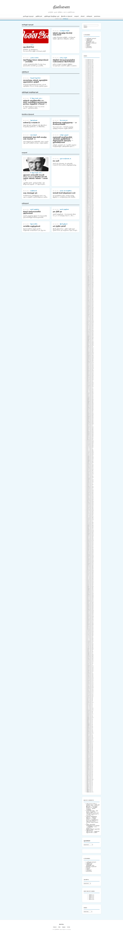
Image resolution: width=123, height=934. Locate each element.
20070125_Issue (89, 316)
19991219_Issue (88, 775)
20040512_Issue (89, 485)
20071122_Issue (89, 267)
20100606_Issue (89, 118)
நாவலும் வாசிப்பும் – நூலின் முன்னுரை (91, 808)
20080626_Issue (89, 231)
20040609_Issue (89, 478)
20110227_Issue (89, 74)
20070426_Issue (89, 301)
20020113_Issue (89, 627)
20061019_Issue (89, 332)
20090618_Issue (89, 175)
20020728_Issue (89, 595)
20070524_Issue (89, 297)
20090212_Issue (89, 196)
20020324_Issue (89, 616)
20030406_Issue (89, 554)
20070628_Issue (89, 291)
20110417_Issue (89, 66)
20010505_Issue (88, 676)
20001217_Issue (89, 699)
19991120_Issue (88, 781)
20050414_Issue (89, 425)
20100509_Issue (88, 122)
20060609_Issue (89, 355)
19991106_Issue (88, 784)
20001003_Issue (89, 715)
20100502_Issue (89, 123)
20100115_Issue (88, 141)
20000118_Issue (89, 772)
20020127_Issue (89, 625)
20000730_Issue (89, 732)
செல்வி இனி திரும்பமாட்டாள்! (64, 193)
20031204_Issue (89, 513)
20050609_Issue (89, 416)
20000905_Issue (88, 725)
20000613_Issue (89, 742)
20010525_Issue (89, 672)
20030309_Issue (89, 559)
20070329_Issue (89, 306)
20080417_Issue (89, 243)
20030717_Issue (89, 537)
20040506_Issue (89, 486)
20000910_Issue (88, 723)
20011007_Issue (88, 646)
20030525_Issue (89, 546)
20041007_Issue (89, 455)
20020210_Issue (89, 623)
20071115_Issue (88, 268)
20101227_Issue (89, 84)
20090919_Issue (88, 160)
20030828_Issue (89, 530)
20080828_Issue (89, 221)
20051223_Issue (89, 383)
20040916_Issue (89, 459)
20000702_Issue (89, 738)
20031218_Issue (89, 510)
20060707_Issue (89, 351)
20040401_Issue (89, 493)
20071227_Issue (89, 261)
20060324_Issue (89, 368)
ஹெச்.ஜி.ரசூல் (33, 120)
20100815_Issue (89, 106)
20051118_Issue (89, 390)
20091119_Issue (88, 150)
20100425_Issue (89, 125)
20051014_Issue (89, 396)
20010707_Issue (88, 663)
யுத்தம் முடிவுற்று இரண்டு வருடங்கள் (62, 34)
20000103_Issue (89, 774)
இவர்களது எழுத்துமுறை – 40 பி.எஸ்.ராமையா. (65, 124)
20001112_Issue (89, 708)
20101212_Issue (89, 87)
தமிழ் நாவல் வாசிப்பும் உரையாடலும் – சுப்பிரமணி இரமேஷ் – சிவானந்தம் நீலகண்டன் (92, 805)
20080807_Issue (89, 224)
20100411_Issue (89, 127)
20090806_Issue (89, 167)
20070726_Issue (89, 286)
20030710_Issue (89, 538)
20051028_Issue (89, 393)
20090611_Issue (89, 176)
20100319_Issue (89, 130)
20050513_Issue (89, 420)
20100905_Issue (88, 103)
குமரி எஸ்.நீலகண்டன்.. (65, 158)
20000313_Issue (89, 763)
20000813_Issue (89, 730)
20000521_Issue (89, 748)
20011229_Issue (89, 630)
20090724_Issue (89, 169)
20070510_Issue (88, 299)
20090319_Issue (89, 190)
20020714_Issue (89, 598)
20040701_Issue (89, 472)
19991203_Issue (89, 779)
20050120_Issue (89, 437)
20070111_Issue (88, 319)
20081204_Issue (89, 207)
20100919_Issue (88, 101)
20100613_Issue (89, 117)
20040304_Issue (89, 498)
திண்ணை (61, 6)
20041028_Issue (89, 452)
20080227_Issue (89, 251)
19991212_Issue (89, 778)
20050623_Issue (89, 414)
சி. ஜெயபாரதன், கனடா (36, 98)
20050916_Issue (89, 400)
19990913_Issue (88, 790)
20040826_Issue (89, 463)
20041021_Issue (89, 453)
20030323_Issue (89, 556)
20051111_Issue (88, 391)
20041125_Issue (89, 446)
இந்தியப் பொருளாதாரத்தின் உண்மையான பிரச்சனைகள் (64, 61)
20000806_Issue (89, 731)
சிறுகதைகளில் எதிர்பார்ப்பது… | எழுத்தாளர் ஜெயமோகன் (92, 831)
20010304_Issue (89, 686)
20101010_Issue (88, 97)
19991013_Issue (88, 787)
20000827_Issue (89, 726)
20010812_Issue (89, 657)
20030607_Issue (89, 544)
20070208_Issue (89, 314)
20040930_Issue (89, 456)
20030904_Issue (89, 529)
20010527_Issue (89, 671)
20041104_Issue (89, 451)
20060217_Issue (89, 373)
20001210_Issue (89, 700)
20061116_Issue (89, 328)
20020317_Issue (89, 617)
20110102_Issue (89, 83)
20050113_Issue (89, 438)
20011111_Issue (88, 639)
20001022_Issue (89, 711)
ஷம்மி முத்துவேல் (34, 209)
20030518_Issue (89, 547)
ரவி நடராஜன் (63, 57)
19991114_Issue (88, 782)
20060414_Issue (89, 365)
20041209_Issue (89, 444)
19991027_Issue (88, 786)
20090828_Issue (89, 164)
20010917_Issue (88, 649)
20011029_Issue (89, 641)
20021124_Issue (89, 576)
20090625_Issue (89, 174)
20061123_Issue (89, 327)
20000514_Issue (89, 750)
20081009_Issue (89, 214)
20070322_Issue (89, 307)
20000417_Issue (89, 756)
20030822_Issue (89, 531)
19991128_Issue (89, 780)
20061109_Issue (89, 329)
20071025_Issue (89, 272)
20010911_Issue (88, 650)
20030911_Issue (89, 528)
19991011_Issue (88, 788)
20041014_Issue (89, 454)
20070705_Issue (88, 290)
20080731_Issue (89, 226)
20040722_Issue (89, 469)
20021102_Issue (89, 579)
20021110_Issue (89, 578)
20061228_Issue (89, 321)
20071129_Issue (89, 266)
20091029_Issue (89, 153)
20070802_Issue (89, 285)
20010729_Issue (89, 660)
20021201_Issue (89, 575)
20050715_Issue (88, 410)
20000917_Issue (88, 720)
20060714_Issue (89, 350)
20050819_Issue (89, 405)
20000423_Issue (89, 754)
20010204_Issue (89, 691)
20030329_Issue (89, 555)
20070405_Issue (89, 305)
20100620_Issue (89, 115)
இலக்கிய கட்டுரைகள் (66, 16)
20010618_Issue (89, 668)
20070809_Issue (89, 284)
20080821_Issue (89, 222)
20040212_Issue (89, 501)
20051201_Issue (89, 387)
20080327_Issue (89, 246)
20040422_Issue (89, 490)
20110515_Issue (88, 61)
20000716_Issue (89, 735)
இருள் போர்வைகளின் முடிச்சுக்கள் (32, 213)
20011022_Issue (89, 643)
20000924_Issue (89, 717)
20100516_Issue (89, 121)
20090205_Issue (89, 197)
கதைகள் (76, 16)
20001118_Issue (89, 707)
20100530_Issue (89, 119)
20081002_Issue (89, 215)
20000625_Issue (89, 739)
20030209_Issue (89, 563)
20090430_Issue (89, 183)
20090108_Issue (89, 202)
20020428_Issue (89, 610)
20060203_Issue (89, 375)
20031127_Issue (89, 514)
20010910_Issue (88, 652)
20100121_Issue (89, 140)
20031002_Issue (89, 524)
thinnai (32, 44)
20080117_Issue (89, 258)
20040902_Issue (89, 461)
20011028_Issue (89, 642)
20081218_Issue (89, 205)
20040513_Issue (89, 484)
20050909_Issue (88, 401)
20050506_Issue (89, 421)
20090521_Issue (89, 180)
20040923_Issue (89, 458)
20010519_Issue (88, 673)
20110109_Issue (88, 82)
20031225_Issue (89, 509)
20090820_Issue (89, 165)
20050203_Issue (89, 435)
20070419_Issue (89, 303)
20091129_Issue (89, 149)
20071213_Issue (89, 264)
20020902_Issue (89, 590)
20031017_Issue (89, 521)
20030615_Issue (89, 542)
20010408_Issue (89, 680)
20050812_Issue (89, 406)
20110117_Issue (88, 81)
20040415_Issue (89, 491)
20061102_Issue (89, 330)
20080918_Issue (89, 218)
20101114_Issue (89, 91)
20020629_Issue (89, 600)
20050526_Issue (89, 417)
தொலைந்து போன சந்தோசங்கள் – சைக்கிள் (35, 61)
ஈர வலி (56, 161)
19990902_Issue (88, 792)
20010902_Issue (89, 654)
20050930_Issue (89, 398)
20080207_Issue (89, 254)
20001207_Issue (89, 701)
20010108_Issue (89, 695)
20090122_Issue (89, 199)
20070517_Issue (88, 298)
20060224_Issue (89, 371)
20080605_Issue (89, 235)
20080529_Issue (89, 236)
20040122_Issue (89, 505)
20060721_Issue (89, 348)
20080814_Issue (89, 223)
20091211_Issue (89, 146)
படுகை (95, 832)
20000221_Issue (89, 766)
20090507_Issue (88, 182)
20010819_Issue (89, 656)
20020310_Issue (89, 618)
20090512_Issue (89, 181)
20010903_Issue (89, 653)
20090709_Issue (88, 172)
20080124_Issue (89, 257)
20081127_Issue (89, 208)
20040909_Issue (89, 460)
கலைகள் (83, 16)
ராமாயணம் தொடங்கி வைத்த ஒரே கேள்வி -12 (35, 138)
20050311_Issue (89, 430)
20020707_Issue (89, 599)
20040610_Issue (89, 477)
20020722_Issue (89, 596)
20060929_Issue (89, 336)
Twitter (59, 927)
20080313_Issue (89, 249)
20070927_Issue (89, 276)
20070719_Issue (88, 288)
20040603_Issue (89, 479)
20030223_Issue (89, 561)
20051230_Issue (89, 382)
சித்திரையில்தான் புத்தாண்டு (92, 829)
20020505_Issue (89, 609)
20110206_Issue (89, 78)
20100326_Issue (89, 129)
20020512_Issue (89, 608)
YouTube (68, 927)
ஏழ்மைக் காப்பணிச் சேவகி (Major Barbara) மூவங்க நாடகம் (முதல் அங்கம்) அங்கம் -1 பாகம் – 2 (35, 177)
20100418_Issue (89, 126)
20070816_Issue (89, 283)
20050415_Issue (89, 424)
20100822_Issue (89, 105)
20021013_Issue (89, 583)
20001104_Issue (89, 709)
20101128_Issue (89, 89)
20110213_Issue (89, 76)
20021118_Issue (89, 577)
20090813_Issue (89, 166)
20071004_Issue (89, 275)
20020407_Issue (89, 614)
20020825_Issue (89, 591)
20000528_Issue (89, 747)
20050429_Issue (89, 422)
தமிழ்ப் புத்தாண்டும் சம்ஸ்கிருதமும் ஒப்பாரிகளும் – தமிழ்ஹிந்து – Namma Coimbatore (92, 826)
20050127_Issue (89, 436)
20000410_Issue (89, 757)
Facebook (54, 927)
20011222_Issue (89, 631)
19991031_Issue (88, 785)
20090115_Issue (88, 200)
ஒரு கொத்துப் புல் (30, 193)
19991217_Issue (88, 777)
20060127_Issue (89, 376)
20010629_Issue (89, 665)
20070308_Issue (89, 309)
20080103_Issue (89, 260)
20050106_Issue (89, 439)
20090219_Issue (89, 195)
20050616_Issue (89, 415)
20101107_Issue (88, 92)
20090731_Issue (89, 168)
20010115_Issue (88, 694)
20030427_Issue (89, 550)
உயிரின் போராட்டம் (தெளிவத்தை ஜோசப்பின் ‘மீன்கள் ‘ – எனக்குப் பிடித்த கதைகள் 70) (92, 821)
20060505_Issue (89, 361)
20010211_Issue (89, 689)
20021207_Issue (89, 573)
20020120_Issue (89, 626)
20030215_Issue (89, 562)
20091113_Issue (89, 151)
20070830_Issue (89, 281)
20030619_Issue (89, 541)
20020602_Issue (89, 604)
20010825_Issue (89, 655)
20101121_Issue (89, 90)
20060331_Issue (89, 367)
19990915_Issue (88, 789)
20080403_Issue (89, 245)
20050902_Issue (89, 402)
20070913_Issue (89, 278)
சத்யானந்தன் (33, 135)
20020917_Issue (89, 587)
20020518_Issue (89, 607)
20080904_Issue (89, 220)
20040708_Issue (89, 471)
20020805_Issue (89, 594)
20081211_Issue (89, 206)
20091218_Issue (89, 145)
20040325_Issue (89, 494)
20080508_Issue (89, 239)
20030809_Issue (89, 533)
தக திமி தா (57, 212)
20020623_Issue (89, 601)
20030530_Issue (89, 545)
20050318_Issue (89, 429)
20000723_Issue (89, 733)
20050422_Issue (89, 423)
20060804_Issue (89, 345)
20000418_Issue (89, 755)
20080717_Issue (89, 228)
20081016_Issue (89, 213)
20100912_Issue (89, 102)
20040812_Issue (89, 466)
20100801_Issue (89, 109)
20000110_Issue (88, 773)
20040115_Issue (89, 506)
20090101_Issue (88, 203)
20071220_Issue (89, 262)
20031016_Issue (89, 522)
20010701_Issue (88, 664)
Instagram (63, 927)
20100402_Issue (89, 128)
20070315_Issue (89, 308)
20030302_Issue (89, 560)
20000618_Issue (89, 741)
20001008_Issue (89, 713)
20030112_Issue (89, 568)
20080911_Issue (89, 219)
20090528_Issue (89, 179)
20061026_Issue (89, 331)
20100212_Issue (89, 136)
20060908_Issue (89, 339)
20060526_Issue (89, 358)
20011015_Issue (88, 645)
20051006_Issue (89, 397)
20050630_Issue (89, 413)
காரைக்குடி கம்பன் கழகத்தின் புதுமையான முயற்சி (35, 81)
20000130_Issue (89, 770)
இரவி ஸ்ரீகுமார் (64, 224)
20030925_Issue (89, 525)
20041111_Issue (89, 449)
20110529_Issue (65, 18)
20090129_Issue (89, 198)
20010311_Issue (89, 685)
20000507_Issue (88, 751)
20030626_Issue (89, 540)
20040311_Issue (89, 497)
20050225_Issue (89, 432)
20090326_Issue (89, 189)
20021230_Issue (89, 570)
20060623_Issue (89, 353)
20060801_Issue (89, 346)
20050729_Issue (89, 408)
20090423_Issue (89, 184)
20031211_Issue (89, 511)
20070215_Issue (89, 313)
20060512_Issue (89, 360)
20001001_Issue (88, 716)
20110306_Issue (89, 73)
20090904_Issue (89, 163)
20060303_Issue (89, 370)
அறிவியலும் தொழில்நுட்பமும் (51, 16)
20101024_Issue (89, 95)
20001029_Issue (89, 710)
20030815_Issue (89, 532)
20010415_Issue (89, 679)
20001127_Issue (89, 703)
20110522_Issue (89, 60)
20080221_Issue (89, 252)
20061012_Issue (89, 334)
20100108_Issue (89, 142)
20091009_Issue (88, 157)
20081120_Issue (89, 210)
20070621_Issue (89, 292)
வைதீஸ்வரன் (33, 190)
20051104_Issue (89, 392)
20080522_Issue (89, 237)
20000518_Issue (89, 749)
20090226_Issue (89, 194)
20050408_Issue (89, 427)
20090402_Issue (89, 188)
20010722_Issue (89, 661)
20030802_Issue (89, 534)
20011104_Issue (89, 640)
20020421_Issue (89, 611)
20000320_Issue (89, 762)
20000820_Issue (89, 727)
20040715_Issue (89, 470)
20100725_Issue (89, 110)
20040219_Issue (89, 500)
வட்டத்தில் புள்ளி (59, 226)
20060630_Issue (89, 352)
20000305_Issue (89, 764)
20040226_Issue (89, 499)
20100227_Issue (89, 134)
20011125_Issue (89, 635)
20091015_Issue (88, 156)
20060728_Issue (89, 347)
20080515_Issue (89, 238)
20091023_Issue (89, 154)
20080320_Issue (89, 247)
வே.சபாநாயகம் (64, 120)
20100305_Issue (89, 133)
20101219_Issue (89, 86)
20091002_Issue (89, 158)
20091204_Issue (89, 148)
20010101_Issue (88, 696)
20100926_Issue (89, 99)
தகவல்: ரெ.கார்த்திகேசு (66, 190)
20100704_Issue (89, 113)
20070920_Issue (89, 277)
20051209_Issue (89, 385)
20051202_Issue (89, 386)
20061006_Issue (89, 335)
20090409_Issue (89, 187)
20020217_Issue (89, 622)
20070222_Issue (89, 312)
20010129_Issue (89, 692)
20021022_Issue (89, 581)
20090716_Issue (89, 171)
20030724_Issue (89, 536)
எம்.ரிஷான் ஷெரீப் (65, 30)
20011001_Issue (88, 647)
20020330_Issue (89, 615)
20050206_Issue (89, 433)
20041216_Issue (89, 443)
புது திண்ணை (28, 47)
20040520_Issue (89, 482)
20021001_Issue (89, 585)
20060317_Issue (89, 369)
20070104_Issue (89, 320)
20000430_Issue (89, 753)
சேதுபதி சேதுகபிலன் (35, 78)
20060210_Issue (89, 374)
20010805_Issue (89, 658)
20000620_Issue (89, 740)
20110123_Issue (89, 80)
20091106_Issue (89, 152)
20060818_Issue (89, 343)
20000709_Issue (88, 736)
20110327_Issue (89, 70)
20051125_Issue (89, 389)
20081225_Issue (89, 204)
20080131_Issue (89, 255)
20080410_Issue (89, 244)
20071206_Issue (89, 265)
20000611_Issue (89, 743)
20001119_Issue (88, 705)
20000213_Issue (89, 767)
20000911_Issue (88, 722)
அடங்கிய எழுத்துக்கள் (31, 226)
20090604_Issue (89, 177)
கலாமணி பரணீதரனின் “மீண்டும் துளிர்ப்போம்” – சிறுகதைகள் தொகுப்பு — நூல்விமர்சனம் (63, 140)
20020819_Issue (89, 592)
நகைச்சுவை (97, 16)
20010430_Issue (89, 677)
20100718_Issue (89, 111)
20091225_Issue (89, 144)
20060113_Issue (89, 378)
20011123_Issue (89, 637)
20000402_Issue (89, 759)
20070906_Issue (89, 280)
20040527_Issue (89, 480)
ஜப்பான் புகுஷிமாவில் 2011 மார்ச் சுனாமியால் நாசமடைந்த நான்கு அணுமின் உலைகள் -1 (35, 102)
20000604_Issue (89, 746)
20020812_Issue (89, 593)
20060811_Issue (89, 344)
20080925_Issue (89, 216)
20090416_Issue (89, 185)
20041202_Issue (89, 445)
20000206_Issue (89, 769)
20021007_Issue (89, 584)
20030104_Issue (89, 569)
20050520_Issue (89, 418)
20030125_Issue (89, 565)
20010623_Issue (89, 666)
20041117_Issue (89, 448)
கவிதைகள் (89, 16)
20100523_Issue (89, 120)
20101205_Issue (89, 88)
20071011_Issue (88, 274)
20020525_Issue (89, 606)
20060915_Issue (89, 338)
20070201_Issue (89, 315)
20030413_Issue (89, 553)
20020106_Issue (89, 629)
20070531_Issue (89, 296)
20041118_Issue (89, 447)
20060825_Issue (89, 342)
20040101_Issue (89, 508)
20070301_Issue (89, 311)
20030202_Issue (89, 564)
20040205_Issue (89, 502)
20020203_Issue (89, 624)
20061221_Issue (89, 322)
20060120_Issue (89, 377)
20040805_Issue (89, 467)
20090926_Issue (89, 159)
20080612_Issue (89, 234)
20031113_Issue (89, 516)
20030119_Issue (89, 567)
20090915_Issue (88, 161)
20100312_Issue (89, 132)
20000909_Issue (88, 724)
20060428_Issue (89, 362)
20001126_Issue (89, 704)
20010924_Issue (89, 648)
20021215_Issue (89, 572)
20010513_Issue (89, 674)
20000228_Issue (89, 765)
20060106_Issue (89, 379)
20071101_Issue (88, 270)
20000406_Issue (89, 758)
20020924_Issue (89, 586)
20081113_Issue (89, 211)
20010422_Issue (89, 678)
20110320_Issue (89, 71)
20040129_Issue (89, 503)
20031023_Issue (89, 520)
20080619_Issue (89, 233)
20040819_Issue (89, 464)
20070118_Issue (89, 317)
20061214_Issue (89, 323)
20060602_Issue (89, 357)
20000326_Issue (89, 761)
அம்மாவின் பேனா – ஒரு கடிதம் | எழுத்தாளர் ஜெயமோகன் (92, 812)
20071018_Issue (89, 273)
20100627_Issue (89, 114)
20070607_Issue (89, 295)
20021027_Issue (89, 580)
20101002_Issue (89, 98)
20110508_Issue (89, 63)
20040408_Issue (89, 492)
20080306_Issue (89, 250)
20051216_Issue (89, 384)
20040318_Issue (89, 495)
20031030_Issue (89, 518)
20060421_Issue (89, 363)
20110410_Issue (89, 67)
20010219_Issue (89, 688)
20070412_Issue (89, 304)
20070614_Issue (89, 293)
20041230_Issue (89, 440)
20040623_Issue (89, 475)
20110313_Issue (89, 72)
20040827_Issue (89, 462)
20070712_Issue (89, 289)
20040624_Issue (89, 474)
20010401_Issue (89, 681)
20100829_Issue (89, 104)
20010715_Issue (88, 662)
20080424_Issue (89, 242)
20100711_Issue (88, 112)
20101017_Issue (88, 96)
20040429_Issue (89, 487)
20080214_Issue (89, 253)
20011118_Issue (89, 638)
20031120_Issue (89, 515)
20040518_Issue (89, 483)
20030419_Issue (89, 552)
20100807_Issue (89, 107)
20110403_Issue (89, 68)
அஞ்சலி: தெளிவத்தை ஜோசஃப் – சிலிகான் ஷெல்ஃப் (91, 817)
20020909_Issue (89, 588)
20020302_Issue (89, 619)
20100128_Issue (89, 138)
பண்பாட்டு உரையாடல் (31, 123)
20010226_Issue (89, 687)
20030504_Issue (89, 549)
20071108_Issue (89, 269)
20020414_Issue (89, 612)
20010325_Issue (89, 683)
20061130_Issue (89, 326)
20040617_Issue (89, 476)
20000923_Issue (89, 718)
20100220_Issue (89, 135)
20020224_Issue (89, 621)
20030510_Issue (89, 548)
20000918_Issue (89, 719)
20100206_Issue (89, 137)
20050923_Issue (89, 399)
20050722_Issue (89, 409)
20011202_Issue (89, 634)
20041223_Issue (89, 441)
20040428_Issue (89, 489)
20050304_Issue (89, 431)
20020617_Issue (89, 602)
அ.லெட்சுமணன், (34, 57)
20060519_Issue (89, 359)
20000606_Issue (89, 744)
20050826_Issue (89, 404)
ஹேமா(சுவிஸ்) (33, 224)
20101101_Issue (88, 94)
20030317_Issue (89, 557)
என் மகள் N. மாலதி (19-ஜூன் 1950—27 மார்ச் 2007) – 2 (92, 814)
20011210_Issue (89, 633)
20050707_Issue (88, 412)
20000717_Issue (88, 734)
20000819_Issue (89, 728)
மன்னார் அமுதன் (64, 135)
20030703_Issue (89, 539)
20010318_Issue (89, 684)
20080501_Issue (89, 241)
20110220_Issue (89, 75)
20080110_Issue (89, 259)
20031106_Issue (89, 517)
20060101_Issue (89, 381)
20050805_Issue (89, 407)
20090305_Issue (89, 192)
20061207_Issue (89, 324)
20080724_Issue (89, 227)
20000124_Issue (89, 771)
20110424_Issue (89, 65)
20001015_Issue (88, 712)
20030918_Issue (89, 526)
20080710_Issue (89, 229)
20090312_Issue (89, 191)
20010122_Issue (89, 693)
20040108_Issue (89, 507)
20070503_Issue (89, 300)
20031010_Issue (89, 523)
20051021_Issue (89, 394)
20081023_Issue (89, 212)
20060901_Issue (89, 340)
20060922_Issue (89, 337)
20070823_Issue (89, 282)
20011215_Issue (89, 632)
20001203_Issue (89, 702)
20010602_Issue (89, 670)
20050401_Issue (89, 428)
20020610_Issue (89, 603)
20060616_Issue (89, 354)
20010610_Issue (89, 669)
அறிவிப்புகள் (38, 16)
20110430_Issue (89, 64)
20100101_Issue (88, 143)
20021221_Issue (89, 571)
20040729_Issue (89, 468)
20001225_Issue (89, 697)
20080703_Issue (89, 230)
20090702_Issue (89, 173)
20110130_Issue (89, 79)
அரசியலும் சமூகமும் (28, 16)
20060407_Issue (89, 366)
